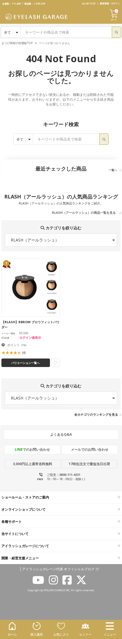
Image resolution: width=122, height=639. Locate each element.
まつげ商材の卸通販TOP (17, 43)
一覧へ (113, 170)
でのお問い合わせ (32, 449)
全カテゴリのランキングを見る (96, 414)
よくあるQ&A (61, 434)
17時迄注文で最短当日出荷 (89, 463)
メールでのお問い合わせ (89, 449)
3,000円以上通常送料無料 (32, 463)
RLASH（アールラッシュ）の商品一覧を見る (84, 212)
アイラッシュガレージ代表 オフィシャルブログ (58, 569)
